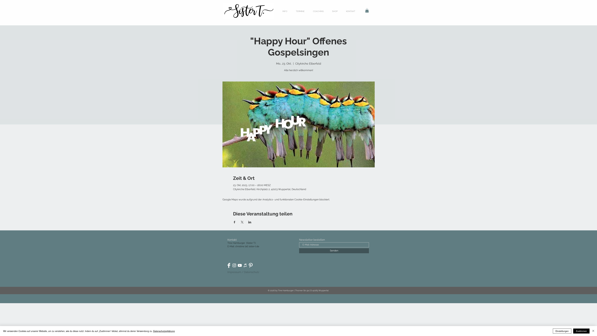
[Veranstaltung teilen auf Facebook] (234, 222)
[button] (367, 10)
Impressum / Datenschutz (243, 272)
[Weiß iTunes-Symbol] (245, 265)
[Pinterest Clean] (250, 265)
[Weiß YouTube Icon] (239, 265)
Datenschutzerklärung (164, 331)
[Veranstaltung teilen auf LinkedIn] (249, 222)
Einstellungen (562, 331)
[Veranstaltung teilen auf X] (242, 222)
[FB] (228, 265)
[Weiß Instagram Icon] (234, 265)
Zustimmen (581, 331)
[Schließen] (593, 331)
